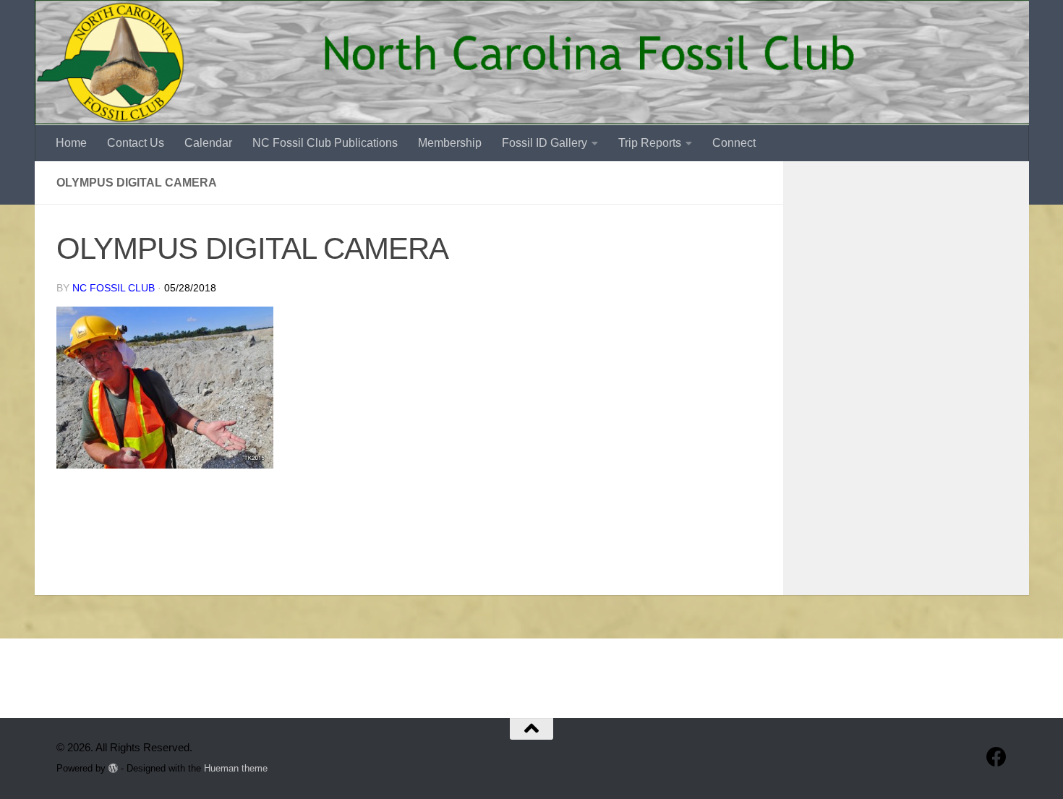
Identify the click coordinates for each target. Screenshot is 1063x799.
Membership (450, 143)
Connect (734, 143)
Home (71, 143)
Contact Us (135, 143)
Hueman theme (236, 768)
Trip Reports (649, 143)
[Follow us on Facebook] (996, 757)
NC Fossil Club (113, 288)
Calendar (208, 143)
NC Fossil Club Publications (325, 143)
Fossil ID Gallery (544, 143)
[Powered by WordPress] (113, 768)
